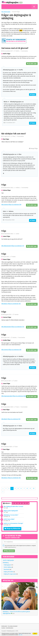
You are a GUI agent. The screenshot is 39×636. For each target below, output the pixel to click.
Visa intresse (10, 551)
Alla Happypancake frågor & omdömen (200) (13, 396)
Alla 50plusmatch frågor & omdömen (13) (12, 245)
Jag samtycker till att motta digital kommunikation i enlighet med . (20, 546)
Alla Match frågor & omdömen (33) (10, 419)
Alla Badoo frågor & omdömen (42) (11, 303)
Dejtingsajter (4, 626)
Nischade (6, 569)
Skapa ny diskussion (13, 528)
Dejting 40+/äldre (8, 571)
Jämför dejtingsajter (8, 560)
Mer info (20, 634)
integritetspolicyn (11, 547)
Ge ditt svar (33, 64)
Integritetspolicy (9, 627)
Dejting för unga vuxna (10, 574)
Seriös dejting (7, 567)
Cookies (3, 627)
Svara (33, 94)
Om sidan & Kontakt (12, 626)
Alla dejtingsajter (5, 11)
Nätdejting (6, 562)
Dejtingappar (7, 565)
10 (33, 488)
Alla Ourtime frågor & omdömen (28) (11, 204)
